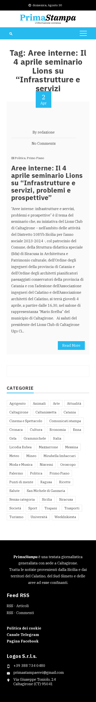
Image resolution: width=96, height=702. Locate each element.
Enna (77, 430)
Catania (70, 412)
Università (39, 517)
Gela (13, 438)
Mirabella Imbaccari (60, 456)
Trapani (50, 508)
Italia (57, 438)
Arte (56, 403)
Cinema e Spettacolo (25, 421)
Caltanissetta (45, 412)
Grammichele (35, 438)
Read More (71, 345)
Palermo (16, 473)
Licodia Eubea (20, 447)
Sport (32, 508)
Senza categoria (22, 499)
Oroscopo (68, 464)
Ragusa (46, 482)
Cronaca (16, 430)
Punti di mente (21, 482)
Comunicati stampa (65, 421)
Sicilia (47, 499)
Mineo (31, 456)
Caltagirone (18, 412)
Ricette (65, 482)
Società (15, 508)
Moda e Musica (21, 464)
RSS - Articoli (18, 606)
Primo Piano (35, 158)
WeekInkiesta (65, 517)
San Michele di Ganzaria (46, 491)
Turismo (16, 517)
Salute (14, 491)
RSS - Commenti (20, 613)
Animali (39, 403)
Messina (71, 447)
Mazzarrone (48, 447)
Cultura (36, 430)
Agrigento (17, 403)
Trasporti (71, 508)
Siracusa (66, 499)
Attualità (74, 403)
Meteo (14, 456)
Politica (20, 158)
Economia (58, 430)
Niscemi (46, 464)
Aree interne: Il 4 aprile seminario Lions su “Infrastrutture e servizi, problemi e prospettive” (47, 183)
